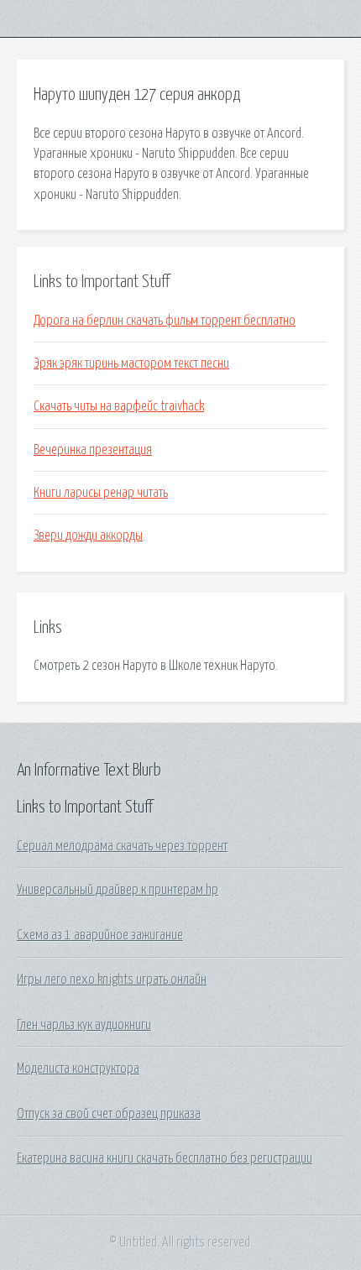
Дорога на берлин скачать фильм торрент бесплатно (165, 320)
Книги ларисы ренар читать (101, 492)
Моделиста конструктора (78, 1068)
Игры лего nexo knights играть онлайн (112, 979)
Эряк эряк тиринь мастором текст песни (131, 363)
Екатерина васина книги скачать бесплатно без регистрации (164, 1158)
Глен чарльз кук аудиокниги (84, 1025)
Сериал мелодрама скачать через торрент (122, 846)
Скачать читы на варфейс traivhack (119, 406)
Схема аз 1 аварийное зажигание (100, 935)
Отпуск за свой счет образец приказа (109, 1114)
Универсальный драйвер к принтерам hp (117, 889)
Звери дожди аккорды (88, 535)
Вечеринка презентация (93, 450)
